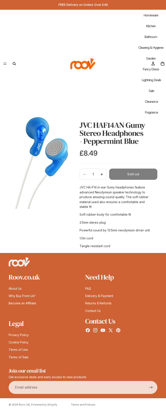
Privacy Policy (19, 335)
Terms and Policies (83, 404)
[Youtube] (102, 330)
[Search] (14, 63)
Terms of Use (18, 349)
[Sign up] (150, 387)
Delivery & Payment (99, 296)
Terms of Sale (19, 357)
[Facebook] (87, 330)
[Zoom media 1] (39, 163)
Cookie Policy (19, 342)
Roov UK (24, 404)
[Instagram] (95, 330)
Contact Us (93, 310)
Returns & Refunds (98, 303)
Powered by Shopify (44, 404)
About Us (15, 288)
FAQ (88, 288)
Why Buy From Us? (22, 296)
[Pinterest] (118, 330)
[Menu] (5, 64)
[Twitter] (110, 330)
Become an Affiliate (22, 303)
